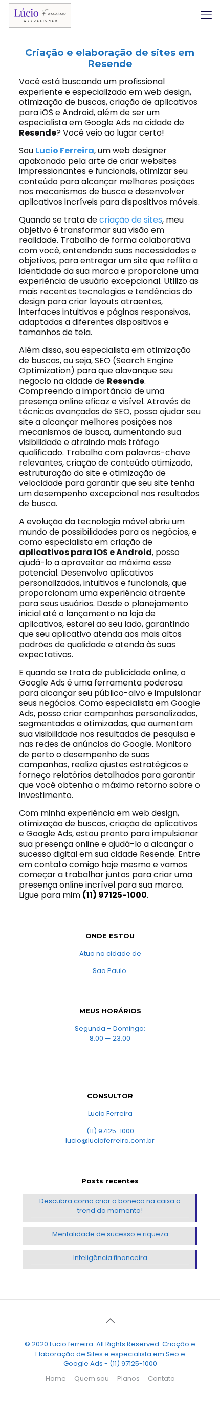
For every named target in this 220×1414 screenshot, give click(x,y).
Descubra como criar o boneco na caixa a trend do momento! (110, 1206)
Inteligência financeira (110, 1258)
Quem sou (91, 1378)
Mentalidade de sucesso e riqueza (110, 1234)
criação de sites (130, 220)
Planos (128, 1378)
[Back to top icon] (110, 1321)
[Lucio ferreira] (40, 15)
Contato (161, 1378)
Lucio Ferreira (64, 151)
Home (56, 1378)
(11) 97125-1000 (114, 895)
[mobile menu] (206, 15)
